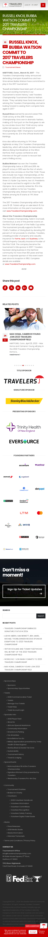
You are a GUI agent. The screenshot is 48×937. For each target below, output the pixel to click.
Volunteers (12, 796)
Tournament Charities (17, 789)
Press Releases (14, 826)
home (17, 238)
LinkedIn (18, 287)
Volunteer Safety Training (21, 813)
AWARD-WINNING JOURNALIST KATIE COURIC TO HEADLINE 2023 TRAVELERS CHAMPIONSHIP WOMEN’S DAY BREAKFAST (26, 338)
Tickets (7, 693)
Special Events (10, 762)
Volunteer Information (20, 803)
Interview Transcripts (16, 836)
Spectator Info (10, 714)
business (34, 238)
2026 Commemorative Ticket (20, 697)
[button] (43, 5)
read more (14, 360)
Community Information (17, 728)
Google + (24, 287)
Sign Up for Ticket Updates (24, 589)
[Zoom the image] (24, 375)
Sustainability (13, 751)
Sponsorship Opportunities (19, 688)
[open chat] (36, 926)
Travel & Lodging (14, 758)
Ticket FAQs (12, 707)
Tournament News (12, 67)
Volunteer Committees (20, 807)
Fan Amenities (13, 735)
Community (9, 785)
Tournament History (16, 754)
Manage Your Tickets (16, 703)
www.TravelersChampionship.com (22, 211)
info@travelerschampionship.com (17, 853)
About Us (11, 722)
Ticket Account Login (16, 710)
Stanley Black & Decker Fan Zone (21, 748)
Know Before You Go (16, 738)
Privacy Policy (42, 932)
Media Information (15, 833)
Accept (33, 932)
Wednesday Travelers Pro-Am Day (22, 778)
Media (7, 822)
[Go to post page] (24, 319)
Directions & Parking (16, 732)
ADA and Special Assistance (19, 725)
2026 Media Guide (15, 829)
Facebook (5, 287)
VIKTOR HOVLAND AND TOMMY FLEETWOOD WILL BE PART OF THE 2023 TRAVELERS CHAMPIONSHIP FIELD (23, 652)
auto (23, 238)
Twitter (11, 287)
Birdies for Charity (15, 793)
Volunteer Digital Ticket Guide (23, 816)
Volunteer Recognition (20, 810)
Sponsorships (10, 681)
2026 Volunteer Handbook (22, 800)
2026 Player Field (14, 719)
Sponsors (11, 685)
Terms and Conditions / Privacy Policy (19, 840)
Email (31, 287)
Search (6, 610)
